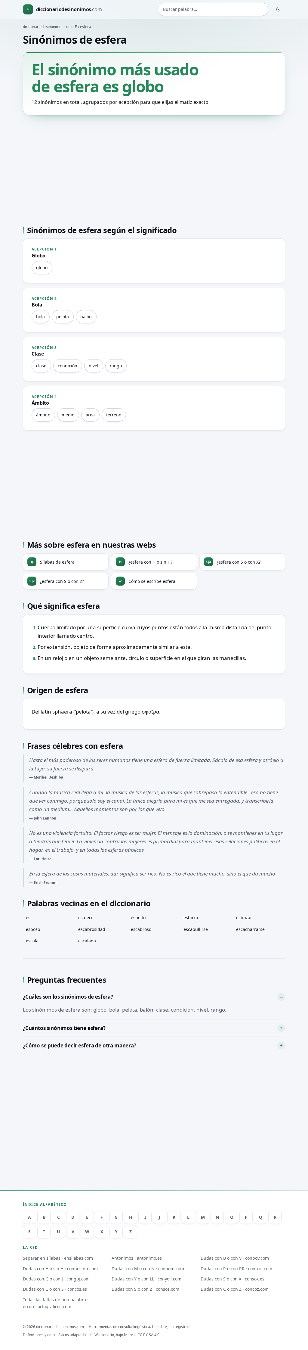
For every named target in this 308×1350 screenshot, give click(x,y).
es (28, 917)
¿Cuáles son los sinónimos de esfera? (68, 996)
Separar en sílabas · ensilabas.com (58, 1258)
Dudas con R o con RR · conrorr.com (236, 1268)
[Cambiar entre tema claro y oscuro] (278, 9)
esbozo (33, 929)
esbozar (244, 917)
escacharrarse (250, 929)
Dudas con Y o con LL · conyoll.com (146, 1279)
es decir (86, 917)
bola (40, 316)
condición (67, 366)
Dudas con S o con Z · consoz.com (145, 1289)
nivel (93, 366)
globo (42, 267)
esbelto (138, 917)
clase (41, 366)
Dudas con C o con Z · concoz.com (235, 1289)
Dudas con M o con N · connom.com (148, 1268)
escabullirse (195, 929)
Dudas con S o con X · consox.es (232, 1279)
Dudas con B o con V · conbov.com (235, 1258)
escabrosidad (91, 929)
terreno (113, 415)
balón (86, 316)
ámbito (43, 415)
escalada (87, 941)
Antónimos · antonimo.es (137, 1258)
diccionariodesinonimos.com (47, 26)
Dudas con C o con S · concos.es (55, 1289)
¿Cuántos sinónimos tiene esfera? (64, 1028)
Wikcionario (104, 1334)
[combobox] (213, 9)
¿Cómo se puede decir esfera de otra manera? (79, 1045)
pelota (62, 316)
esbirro (190, 917)
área (90, 415)
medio (68, 415)
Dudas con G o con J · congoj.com (56, 1279)
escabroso (141, 929)
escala (32, 941)
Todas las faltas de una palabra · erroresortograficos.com (55, 1303)
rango (116, 366)
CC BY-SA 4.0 (148, 1334)
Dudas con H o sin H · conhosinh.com (60, 1268)
